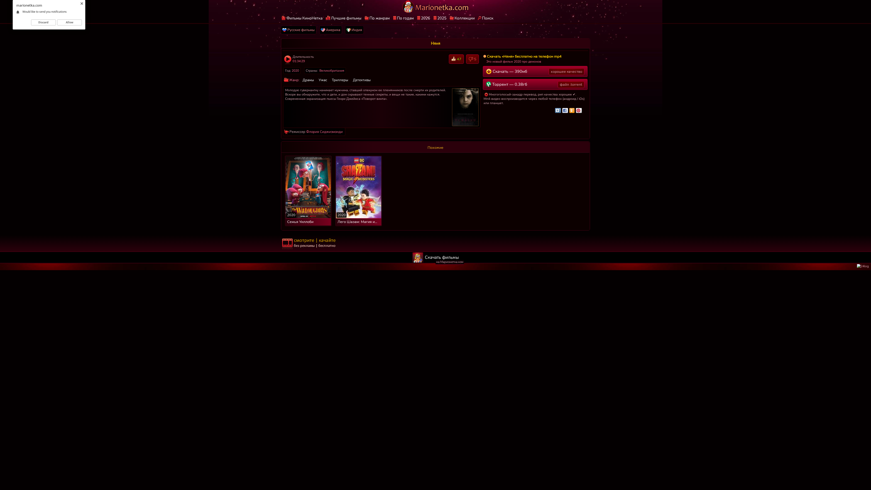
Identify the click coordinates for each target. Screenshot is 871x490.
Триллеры (340, 80)
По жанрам (379, 18)
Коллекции (465, 18)
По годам (405, 18)
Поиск (487, 18)
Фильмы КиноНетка (304, 18)
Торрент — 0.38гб (536, 84)
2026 (425, 18)
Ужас (323, 80)
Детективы (362, 80)
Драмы (308, 80)
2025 (441, 18)
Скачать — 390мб (537, 71)
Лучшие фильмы (346, 18)
